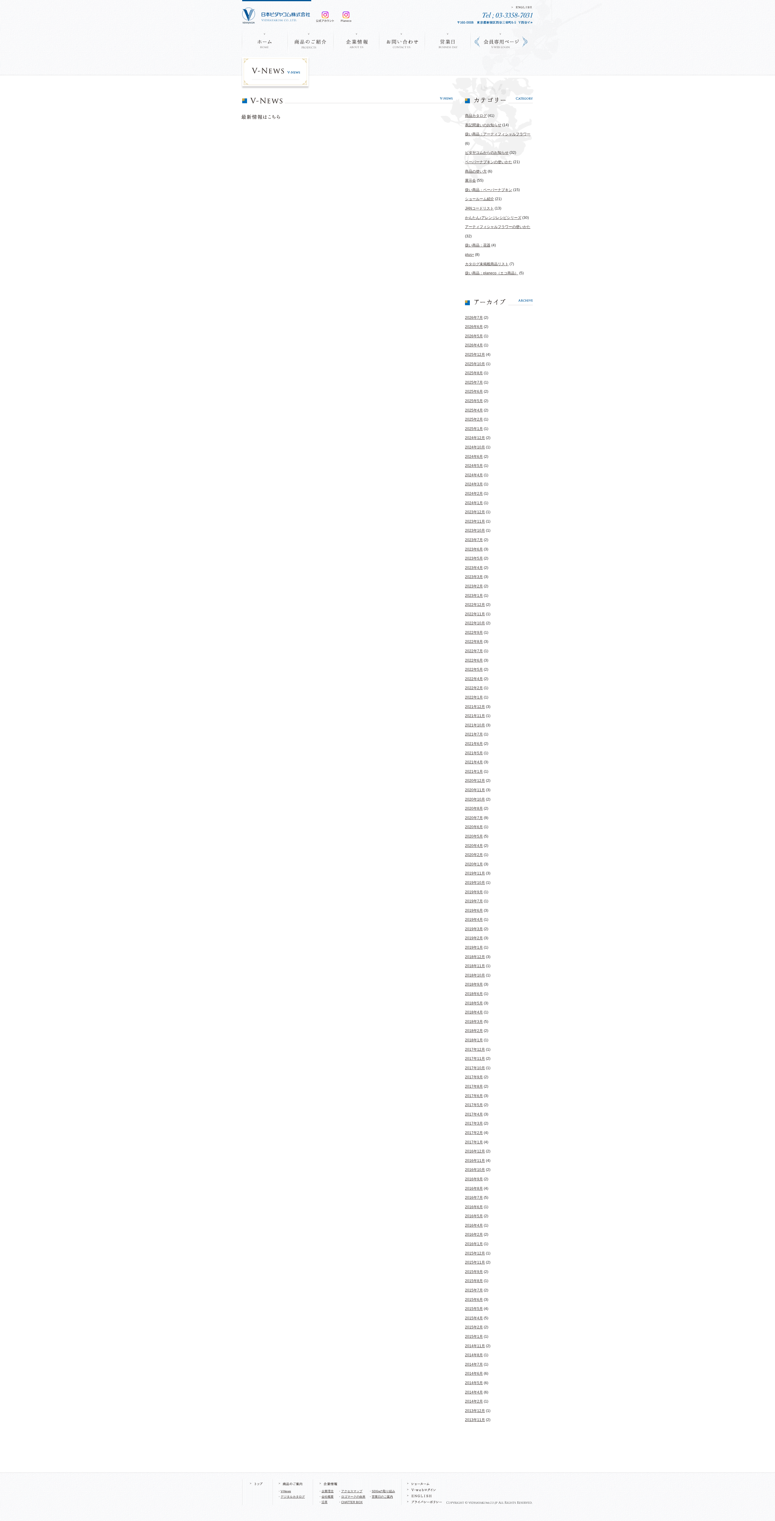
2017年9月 (474, 1077)
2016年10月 (475, 1170)
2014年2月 (474, 1401)
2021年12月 (475, 707)
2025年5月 (474, 401)
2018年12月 (475, 957)
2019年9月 (474, 892)
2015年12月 (475, 1253)
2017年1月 (474, 1142)
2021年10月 (475, 725)
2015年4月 (474, 1318)
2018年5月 (474, 1003)
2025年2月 (474, 419)
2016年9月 (474, 1179)
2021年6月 (474, 744)
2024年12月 (475, 438)
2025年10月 (475, 364)
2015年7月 (474, 1290)
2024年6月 (474, 457)
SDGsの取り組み (383, 1491)
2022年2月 (474, 688)
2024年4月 (474, 475)
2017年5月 (474, 1105)
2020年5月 (474, 836)
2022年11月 (475, 614)
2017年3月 (474, 1123)
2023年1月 (474, 596)
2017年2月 (474, 1133)
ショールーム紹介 (479, 199)
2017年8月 (474, 1086)
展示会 (470, 180)
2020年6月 (474, 827)
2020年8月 (474, 808)
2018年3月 (474, 1022)
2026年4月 (474, 345)
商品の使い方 (476, 171)
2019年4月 (474, 920)
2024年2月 (474, 493)
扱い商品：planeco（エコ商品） (491, 273)
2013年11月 (475, 1420)
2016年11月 (475, 1161)
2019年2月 (474, 938)
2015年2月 (474, 1327)
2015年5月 (474, 1309)
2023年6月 (474, 549)
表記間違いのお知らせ (483, 125)
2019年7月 (474, 901)
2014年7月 (474, 1364)
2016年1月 (474, 1244)
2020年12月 (475, 781)
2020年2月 (474, 855)
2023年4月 (474, 568)
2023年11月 (475, 521)
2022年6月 (474, 660)
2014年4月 (474, 1392)
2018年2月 (474, 1031)
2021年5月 (474, 753)
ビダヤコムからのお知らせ (487, 152)
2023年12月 (475, 512)
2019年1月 (474, 947)
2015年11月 (475, 1262)
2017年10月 (475, 1068)
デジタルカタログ (293, 1496)
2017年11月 (475, 1058)
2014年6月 (474, 1373)
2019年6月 (474, 910)
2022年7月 (474, 651)
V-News (286, 1491)
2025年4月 (474, 410)
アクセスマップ (351, 1491)
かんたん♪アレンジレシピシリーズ (493, 218)
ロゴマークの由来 (353, 1496)
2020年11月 (475, 790)
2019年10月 (475, 883)
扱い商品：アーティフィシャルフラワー (497, 134)
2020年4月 (474, 846)
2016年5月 (474, 1216)
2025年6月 (474, 391)
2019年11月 (475, 873)
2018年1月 (474, 1040)
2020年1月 (474, 864)
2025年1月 (474, 429)
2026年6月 (474, 327)
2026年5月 (474, 336)
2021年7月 (474, 734)
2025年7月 (474, 382)
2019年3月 (474, 929)
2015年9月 (474, 1272)
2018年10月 (475, 975)
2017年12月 (475, 1049)
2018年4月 (474, 1012)
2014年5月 (474, 1383)
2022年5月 (474, 669)
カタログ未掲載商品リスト (487, 264)
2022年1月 (474, 697)
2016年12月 (475, 1151)
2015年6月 (474, 1300)
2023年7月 (474, 540)
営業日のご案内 (382, 1496)
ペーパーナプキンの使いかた (488, 162)
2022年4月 (474, 679)
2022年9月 (474, 632)
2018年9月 (474, 984)
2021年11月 (475, 716)
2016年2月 (474, 1234)
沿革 (325, 1502)
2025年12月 (475, 354)
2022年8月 (474, 642)
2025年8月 (474, 373)
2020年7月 (474, 818)
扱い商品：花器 (477, 245)
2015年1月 (474, 1336)
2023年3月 (474, 577)
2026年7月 (474, 318)
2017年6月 (474, 1096)
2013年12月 (475, 1411)
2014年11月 (475, 1346)
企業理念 (328, 1491)
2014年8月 (474, 1355)
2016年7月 (474, 1197)
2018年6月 (474, 994)
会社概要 (328, 1496)
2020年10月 (475, 799)
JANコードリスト (479, 208)
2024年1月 (474, 503)
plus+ (469, 255)
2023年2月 (474, 586)
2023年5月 (474, 558)
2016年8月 (474, 1188)
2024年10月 (475, 447)
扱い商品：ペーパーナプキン (488, 190)
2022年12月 (475, 605)
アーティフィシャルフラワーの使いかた (497, 227)
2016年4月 (474, 1225)
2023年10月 (475, 530)
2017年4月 (474, 1114)
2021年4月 (474, 762)
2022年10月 (475, 623)
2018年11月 (475, 966)
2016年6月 (474, 1207)
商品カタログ (476, 116)
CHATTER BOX (352, 1502)
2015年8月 (474, 1281)
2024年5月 (474, 466)
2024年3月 (474, 484)
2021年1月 (474, 771)
